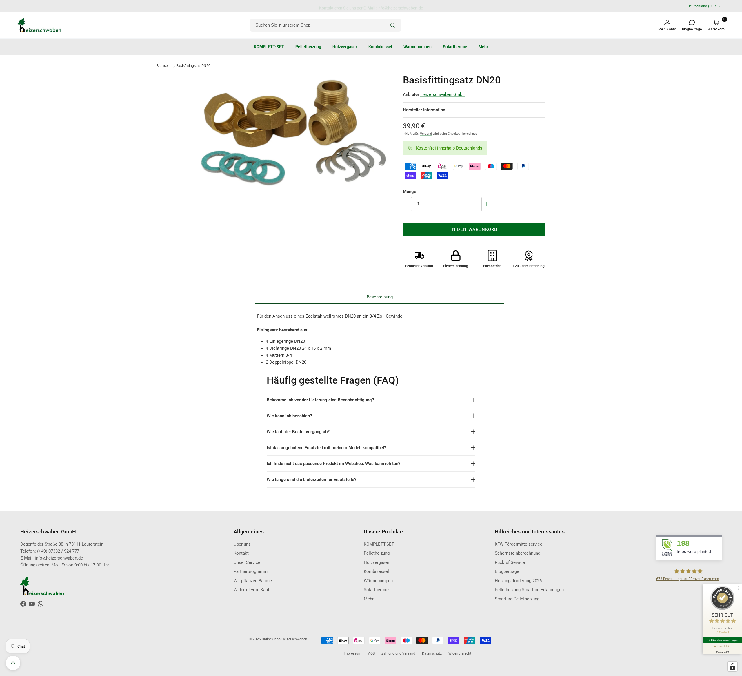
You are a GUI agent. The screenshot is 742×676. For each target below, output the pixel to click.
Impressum (352, 653)
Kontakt (241, 553)
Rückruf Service (510, 562)
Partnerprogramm (251, 571)
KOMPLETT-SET (269, 46)
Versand (426, 134)
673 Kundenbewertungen (722, 640)
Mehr (483, 46)
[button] (449, 148)
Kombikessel (380, 46)
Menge (409, 191)
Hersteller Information (424, 109)
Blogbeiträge (507, 571)
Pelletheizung (308, 46)
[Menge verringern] (406, 203)
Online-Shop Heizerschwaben (284, 639)
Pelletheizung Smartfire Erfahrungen (529, 589)
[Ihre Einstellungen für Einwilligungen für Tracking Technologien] (732, 666)
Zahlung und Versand (398, 653)
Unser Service (247, 562)
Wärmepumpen (417, 46)
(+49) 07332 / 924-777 (58, 551)
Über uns (242, 544)
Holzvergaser (344, 46)
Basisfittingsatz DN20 (193, 66)
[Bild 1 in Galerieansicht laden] (293, 134)
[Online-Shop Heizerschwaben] (39, 25)
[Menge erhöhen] (486, 203)
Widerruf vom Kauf (251, 589)
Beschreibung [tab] (380, 297)
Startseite (164, 66)
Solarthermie (455, 46)
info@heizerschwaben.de (400, 6)
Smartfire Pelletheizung (517, 599)
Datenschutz (432, 653)
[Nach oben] (13, 663)
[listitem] (371, 400)
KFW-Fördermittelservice (518, 544)
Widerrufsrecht (459, 653)
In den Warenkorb (473, 229)
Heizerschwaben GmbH (442, 94)
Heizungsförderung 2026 (518, 580)
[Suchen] (392, 25)
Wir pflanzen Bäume (253, 580)
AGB (371, 653)
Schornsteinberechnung (517, 553)
